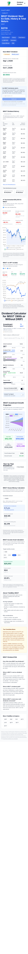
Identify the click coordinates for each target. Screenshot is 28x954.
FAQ (13, 43)
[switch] (22, 389)
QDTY (11, 722)
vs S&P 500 (5, 40)
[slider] (6, 346)
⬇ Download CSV (7, 113)
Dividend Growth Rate (10, 357)
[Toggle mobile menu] (24, 3)
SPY (5, 268)
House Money (5, 43)
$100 (5, 555)
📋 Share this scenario (8, 331)
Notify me (14, 99)
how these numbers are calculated (10, 738)
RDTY (17, 722)
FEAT (11, 719)
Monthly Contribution (8, 365)
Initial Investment (7, 344)
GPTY (22, 719)
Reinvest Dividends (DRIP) (10, 388)
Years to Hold (6, 380)
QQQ (9, 268)
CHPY (5, 719)
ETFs (5, 10)
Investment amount (8, 495)
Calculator (13, 40)
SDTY (5, 725)
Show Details (20, 467)
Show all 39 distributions (9, 184)
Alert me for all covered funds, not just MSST (13, 101)
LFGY (5, 722)
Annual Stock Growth (9, 373)
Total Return (22, 37)
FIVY (16, 719)
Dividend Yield (9, 350)
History (14, 37)
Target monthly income (9, 549)
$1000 (19, 555)
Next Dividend (5, 37)
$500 (14, 555)
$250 (9, 555)
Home (2, 10)
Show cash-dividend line (10, 207)
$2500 (5, 557)
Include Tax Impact (9, 394)
